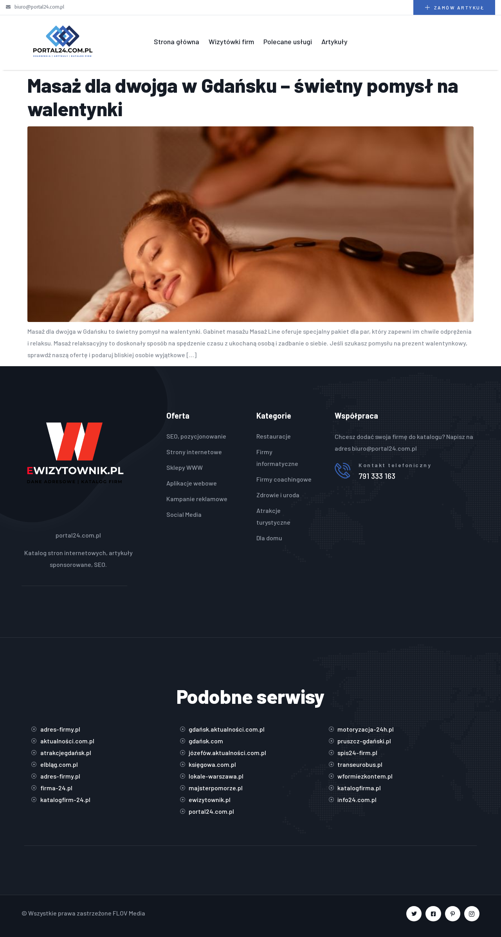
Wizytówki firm (231, 41)
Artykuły (334, 41)
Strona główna (176, 41)
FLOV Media (129, 913)
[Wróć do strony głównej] (62, 42)
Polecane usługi (287, 41)
